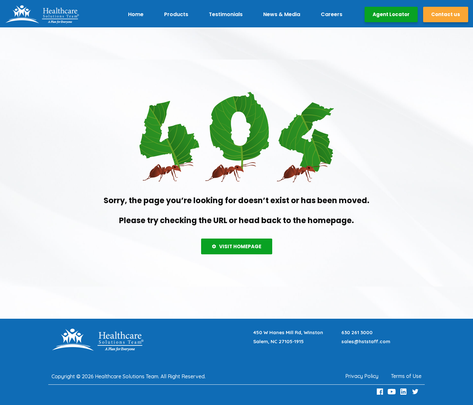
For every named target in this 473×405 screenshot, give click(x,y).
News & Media (281, 14)
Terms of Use (406, 376)
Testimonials (226, 14)
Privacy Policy (361, 376)
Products (176, 14)
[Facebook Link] (380, 391)
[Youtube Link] (392, 391)
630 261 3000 (357, 332)
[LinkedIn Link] (404, 391)
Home (136, 14)
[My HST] (42, 14)
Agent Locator (391, 14)
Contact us (445, 14)
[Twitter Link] (416, 391)
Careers (331, 14)
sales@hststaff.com (365, 341)
